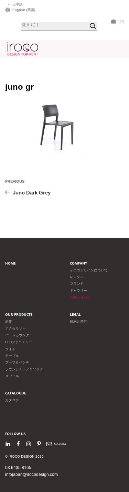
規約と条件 (78, 321)
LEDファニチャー (18, 342)
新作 (8, 321)
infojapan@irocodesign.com (31, 474)
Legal (75, 314)
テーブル (12, 356)
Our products (19, 314)
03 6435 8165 (18, 467)
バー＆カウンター (19, 335)
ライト (10, 349)
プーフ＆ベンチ (17, 362)
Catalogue (15, 393)
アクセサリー (15, 328)
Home (10, 263)
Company (78, 263)
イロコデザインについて (89, 270)
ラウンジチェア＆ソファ (24, 369)
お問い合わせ (80, 297)
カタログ (12, 400)
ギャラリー (78, 290)
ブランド (77, 283)
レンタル (77, 277)
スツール (12, 376)
